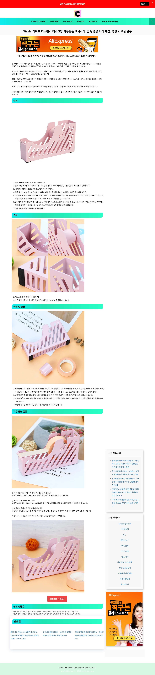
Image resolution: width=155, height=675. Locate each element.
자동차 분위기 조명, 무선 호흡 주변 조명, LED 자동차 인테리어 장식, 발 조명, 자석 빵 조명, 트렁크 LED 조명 (47, 614)
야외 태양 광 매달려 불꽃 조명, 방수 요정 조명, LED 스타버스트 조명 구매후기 (125, 502)
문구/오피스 (125, 540)
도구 (124, 535)
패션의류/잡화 (125, 579)
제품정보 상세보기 (57, 598)
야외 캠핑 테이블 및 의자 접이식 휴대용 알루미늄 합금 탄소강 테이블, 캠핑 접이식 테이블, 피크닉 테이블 (45, 612)
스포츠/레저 (67, 21)
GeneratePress (88, 671)
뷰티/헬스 (124, 546)
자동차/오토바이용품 (110, 21)
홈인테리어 (93, 21)
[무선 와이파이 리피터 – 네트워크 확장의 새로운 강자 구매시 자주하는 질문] (57, 627)
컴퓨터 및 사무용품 (38, 21)
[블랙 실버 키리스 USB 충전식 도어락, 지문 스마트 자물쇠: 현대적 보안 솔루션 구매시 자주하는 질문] (25, 627)
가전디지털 (54, 21)
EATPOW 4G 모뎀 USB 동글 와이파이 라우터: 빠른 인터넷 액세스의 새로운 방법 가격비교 (125, 492)
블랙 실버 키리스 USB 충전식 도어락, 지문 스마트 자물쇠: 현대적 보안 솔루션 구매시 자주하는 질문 (25, 635)
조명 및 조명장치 (125, 568)
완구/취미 (80, 21)
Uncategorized (125, 524)
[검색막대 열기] (152, 21)
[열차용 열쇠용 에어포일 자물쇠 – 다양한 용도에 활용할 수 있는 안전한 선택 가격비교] (89, 627)
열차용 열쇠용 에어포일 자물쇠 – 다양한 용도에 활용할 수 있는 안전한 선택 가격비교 (89, 635)
